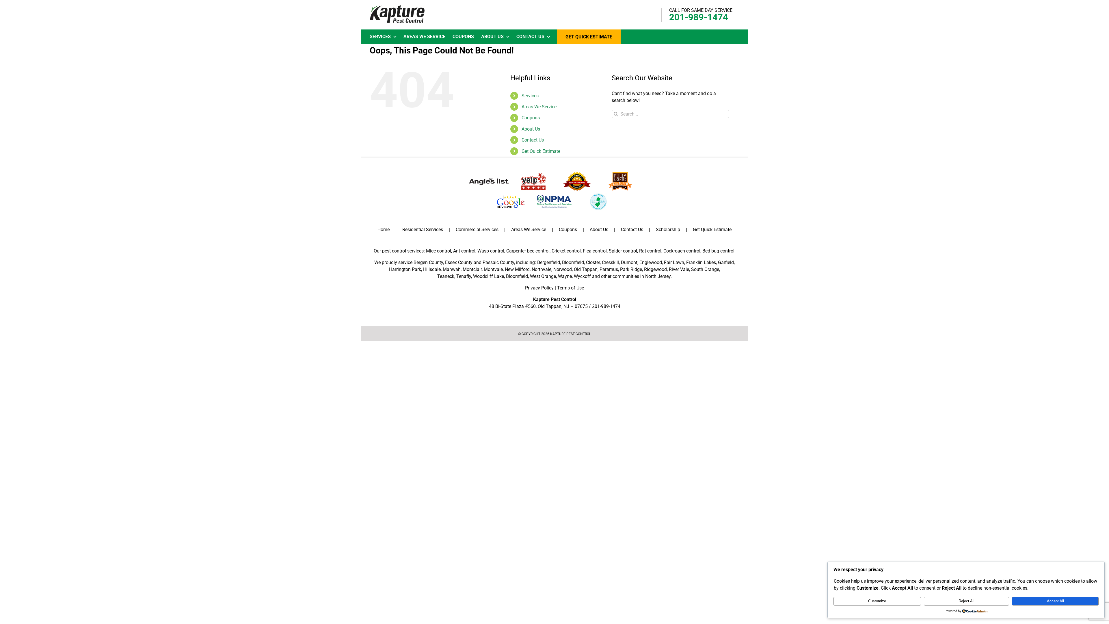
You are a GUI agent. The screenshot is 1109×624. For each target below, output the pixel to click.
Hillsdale (432, 269)
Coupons (531, 117)
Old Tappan (586, 269)
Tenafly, (464, 276)
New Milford (517, 269)
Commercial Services (477, 229)
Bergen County (428, 262)
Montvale (493, 269)
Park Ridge (631, 269)
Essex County (458, 262)
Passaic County (498, 262)
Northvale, (542, 269)
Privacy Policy (539, 288)
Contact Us (533, 140)
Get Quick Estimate (541, 151)
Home (383, 229)
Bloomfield (573, 262)
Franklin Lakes (701, 262)
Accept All (1055, 601)
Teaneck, (446, 276)
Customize (877, 601)
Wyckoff (582, 276)
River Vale (679, 269)
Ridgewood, (656, 269)
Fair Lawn (674, 262)
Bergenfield (548, 262)
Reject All (966, 601)
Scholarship (668, 229)
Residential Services (422, 229)
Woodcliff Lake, (489, 276)
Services (530, 96)
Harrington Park (405, 269)
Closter (593, 262)
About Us (531, 129)
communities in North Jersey (642, 276)
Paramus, (609, 269)
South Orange (705, 269)
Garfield (726, 262)
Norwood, (563, 269)
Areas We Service (539, 106)
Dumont (629, 262)
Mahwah (452, 269)
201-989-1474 (698, 17)
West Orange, (543, 276)
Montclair (472, 269)
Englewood (650, 262)
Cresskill (610, 262)
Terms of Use (570, 288)
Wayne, (565, 276)
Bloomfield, (517, 276)
